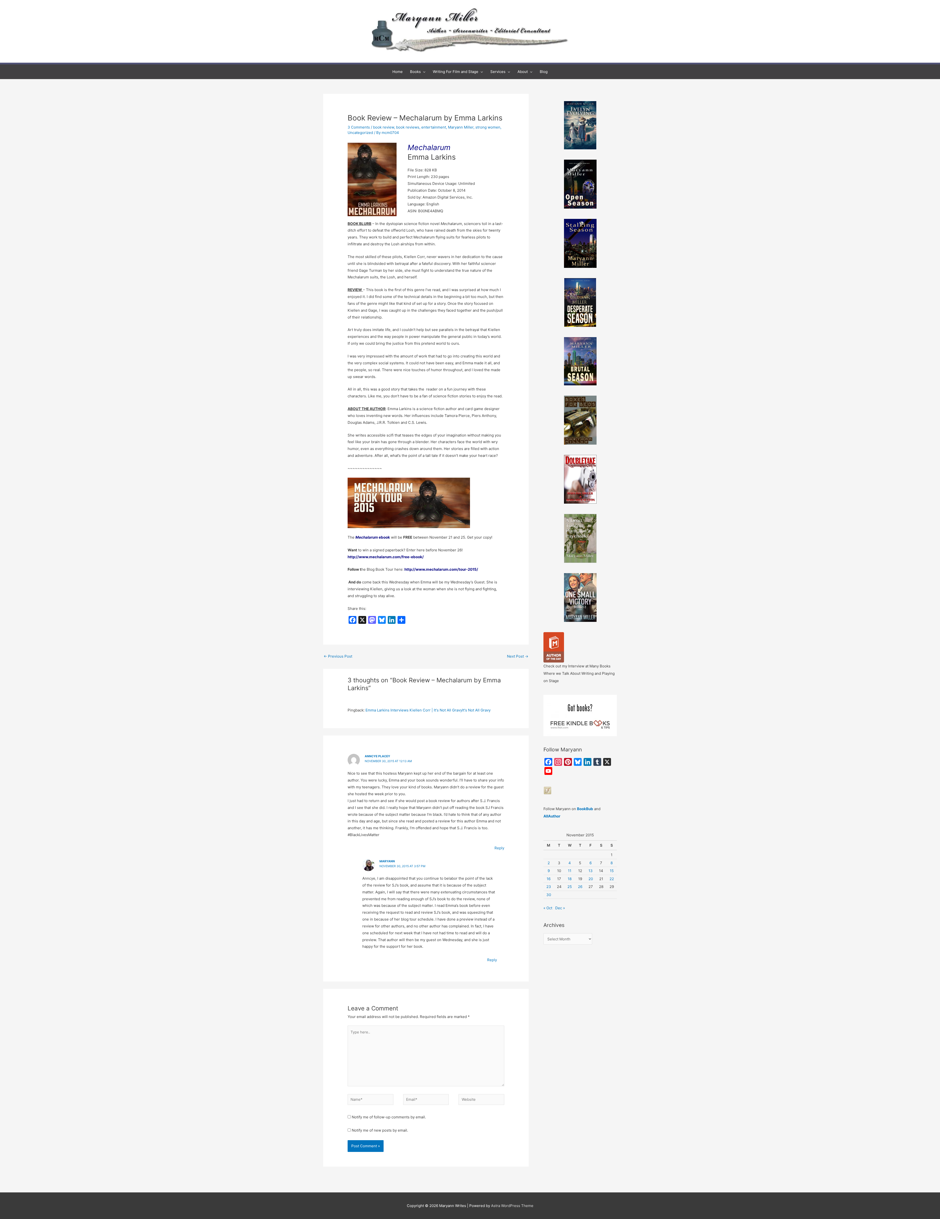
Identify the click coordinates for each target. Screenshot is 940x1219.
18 (570, 878)
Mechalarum (429, 147)
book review (383, 127)
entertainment (433, 127)
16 (549, 878)
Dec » (560, 908)
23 (548, 886)
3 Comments (359, 127)
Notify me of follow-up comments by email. (389, 1117)
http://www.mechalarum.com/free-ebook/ (386, 557)
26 (580, 886)
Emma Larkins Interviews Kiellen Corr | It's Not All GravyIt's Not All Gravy (428, 710)
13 (590, 870)
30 (548, 894)
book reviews (407, 127)
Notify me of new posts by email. (380, 1130)
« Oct (547, 908)
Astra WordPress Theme (512, 1205)
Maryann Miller (460, 127)
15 (612, 870)
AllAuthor (551, 816)
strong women (487, 127)
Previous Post (338, 656)
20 (590, 878)
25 (569, 886)
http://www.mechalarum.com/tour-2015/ (441, 569)
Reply (499, 848)
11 (569, 870)
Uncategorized (360, 132)
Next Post (517, 656)
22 (612, 878)
